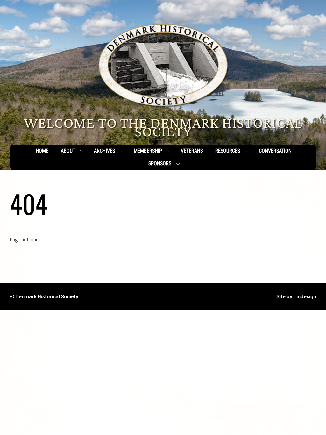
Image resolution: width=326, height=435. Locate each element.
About (68, 151)
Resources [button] (227, 151)
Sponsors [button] (159, 163)
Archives (104, 151)
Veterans (192, 151)
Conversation (275, 151)
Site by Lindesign (296, 296)
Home (42, 151)
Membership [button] (148, 151)
